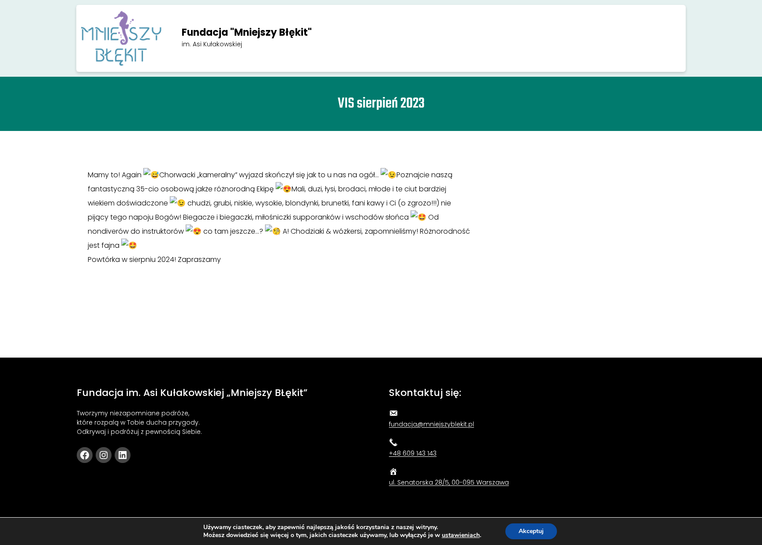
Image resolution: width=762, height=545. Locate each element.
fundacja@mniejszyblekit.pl (431, 424)
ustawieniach (461, 535)
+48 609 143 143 (413, 453)
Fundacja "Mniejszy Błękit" (247, 32)
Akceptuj (531, 531)
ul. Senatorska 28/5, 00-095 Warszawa (449, 482)
